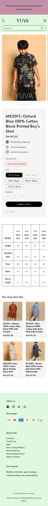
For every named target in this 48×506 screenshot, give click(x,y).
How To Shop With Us (15, 447)
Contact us (11, 441)
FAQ (8, 444)
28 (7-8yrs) (13, 181)
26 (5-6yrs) (31, 175)
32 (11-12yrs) (14, 186)
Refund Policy (27, 498)
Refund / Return (13, 457)
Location (10, 438)
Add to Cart (24, 204)
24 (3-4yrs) (14, 175)
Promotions (11, 158)
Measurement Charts (15, 453)
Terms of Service (14, 498)
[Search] (42, 27)
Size (7, 170)
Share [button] (11, 211)
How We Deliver (13, 450)
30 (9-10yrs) (31, 181)
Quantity (9, 192)
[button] (3, 20)
